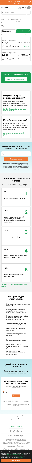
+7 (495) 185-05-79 (22, 7)
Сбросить (28, 35)
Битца (5, 42)
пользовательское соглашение (15, 454)
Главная (4, 19)
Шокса (5, 55)
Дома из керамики (7, 22)
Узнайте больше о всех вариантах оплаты (14, 285)
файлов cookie (21, 457)
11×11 (18, 22)
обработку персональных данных (15, 456)
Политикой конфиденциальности (10, 167)
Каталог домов (14, 19)
